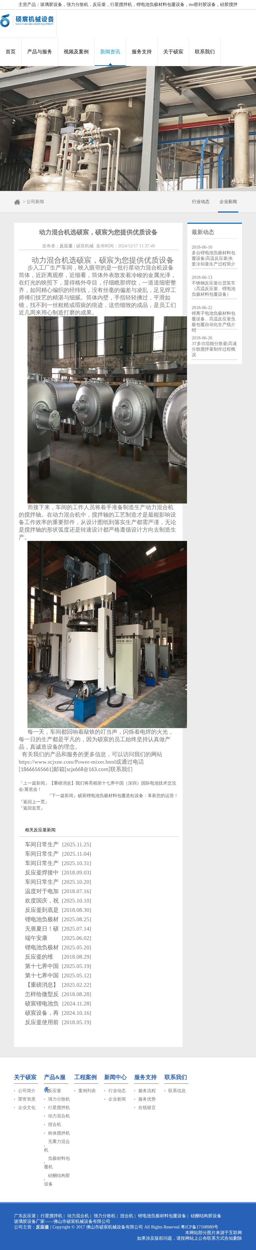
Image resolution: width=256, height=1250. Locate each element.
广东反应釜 (25, 1216)
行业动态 (200, 201)
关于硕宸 (173, 51)
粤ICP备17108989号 (199, 1227)
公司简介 (27, 1090)
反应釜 (66, 246)
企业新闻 (228, 201)
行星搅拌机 (59, 1107)
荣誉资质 (27, 1099)
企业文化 (27, 1107)
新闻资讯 (110, 51)
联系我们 (205, 51)
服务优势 (147, 1099)
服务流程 (147, 1090)
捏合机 (54, 1124)
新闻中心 (115, 1077)
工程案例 (85, 1077)
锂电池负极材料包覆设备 (162, 1216)
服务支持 (142, 51)
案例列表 (87, 1090)
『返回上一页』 (34, 802)
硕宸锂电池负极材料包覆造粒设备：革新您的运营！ (128, 795)
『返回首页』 (32, 808)
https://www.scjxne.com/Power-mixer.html (67, 762)
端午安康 (36, 938)
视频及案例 (76, 51)
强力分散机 (59, 1099)
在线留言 (147, 1107)
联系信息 (177, 1090)
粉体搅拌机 (59, 1133)
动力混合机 (59, 1116)
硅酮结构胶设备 (206, 1216)
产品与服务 (39, 51)
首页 (11, 51)
